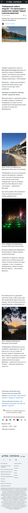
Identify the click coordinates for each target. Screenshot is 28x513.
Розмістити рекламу (5, 485)
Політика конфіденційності (7, 476)
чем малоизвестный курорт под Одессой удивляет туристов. (13, 403)
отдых (15, 426)
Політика (16, 468)
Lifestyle (16, 477)
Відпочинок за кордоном (8, 429)
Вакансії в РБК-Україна (6, 483)
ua (24, 456)
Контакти (3, 478)
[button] (2, 2)
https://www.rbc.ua (11, 491)
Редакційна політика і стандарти (6, 466)
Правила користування (6, 471)
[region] (14, 56)
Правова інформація (5, 474)
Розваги (16, 475)
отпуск (10, 426)
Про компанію (4, 463)
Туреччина (4, 426)
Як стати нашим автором (7, 469)
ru (21, 456)
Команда (3, 481)
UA (26, 2)
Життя (15, 472)
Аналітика (16, 465)
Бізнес (15, 470)
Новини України (17, 463)
